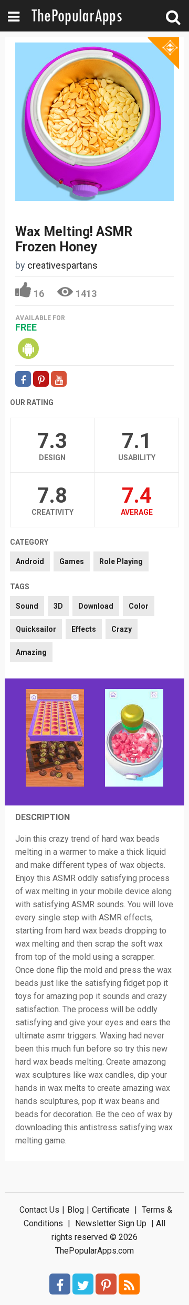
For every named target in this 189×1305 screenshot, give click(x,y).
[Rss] (129, 1284)
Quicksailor (36, 629)
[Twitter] (82, 1284)
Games (71, 561)
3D (58, 606)
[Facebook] (59, 1284)
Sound (27, 606)
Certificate (111, 1210)
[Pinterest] (106, 1284)
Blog (75, 1210)
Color (139, 606)
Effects (83, 629)
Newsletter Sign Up (110, 1223)
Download (95, 606)
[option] (54, 739)
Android (30, 561)
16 (39, 293)
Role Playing (121, 561)
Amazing (31, 652)
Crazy (121, 629)
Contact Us (39, 1210)
